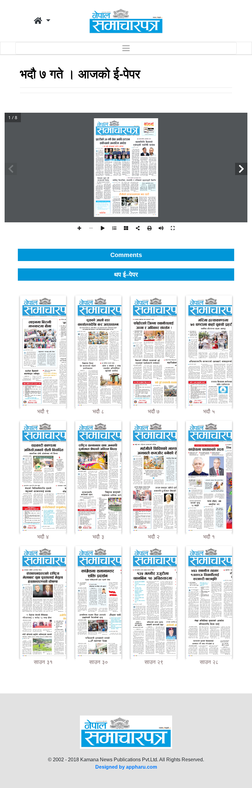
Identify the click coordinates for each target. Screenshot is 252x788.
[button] (42, 21)
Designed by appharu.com (126, 767)
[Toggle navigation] (126, 48)
